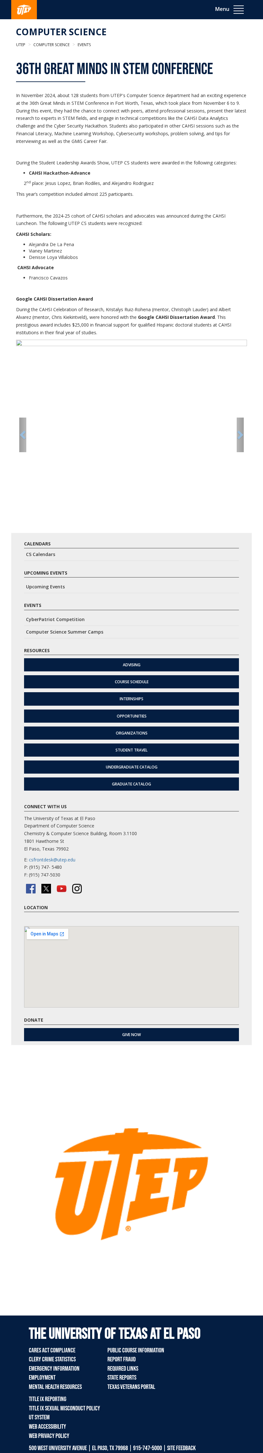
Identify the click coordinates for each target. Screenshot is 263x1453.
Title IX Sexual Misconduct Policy (64, 1408)
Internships (131, 699)
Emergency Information (54, 1369)
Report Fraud (121, 1359)
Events (84, 44)
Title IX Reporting (47, 1399)
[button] (22, 435)
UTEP (20, 44)
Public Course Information (135, 1350)
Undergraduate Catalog (131, 767)
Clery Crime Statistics (52, 1359)
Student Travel (131, 750)
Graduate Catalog (131, 784)
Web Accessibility (47, 1427)
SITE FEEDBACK (181, 1448)
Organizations (132, 733)
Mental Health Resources (55, 1387)
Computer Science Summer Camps (64, 632)
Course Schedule (131, 682)
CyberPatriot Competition (55, 619)
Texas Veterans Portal (131, 1387)
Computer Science (61, 32)
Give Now (131, 1034)
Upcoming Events (45, 587)
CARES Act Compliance (52, 1350)
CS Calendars (40, 554)
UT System (39, 1417)
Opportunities (132, 716)
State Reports (121, 1378)
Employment (42, 1378)
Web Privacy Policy (49, 1436)
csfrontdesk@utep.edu (52, 860)
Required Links (122, 1369)
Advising (131, 665)
